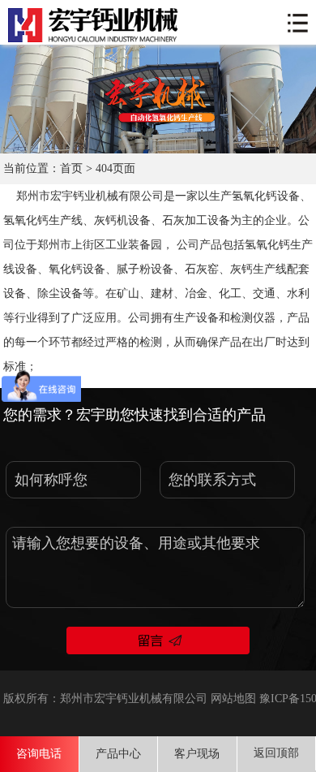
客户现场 (197, 754)
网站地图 (233, 698)
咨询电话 (39, 754)
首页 (71, 168)
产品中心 (118, 754)
